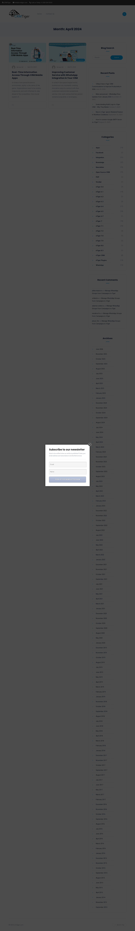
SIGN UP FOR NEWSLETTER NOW (67, 479)
